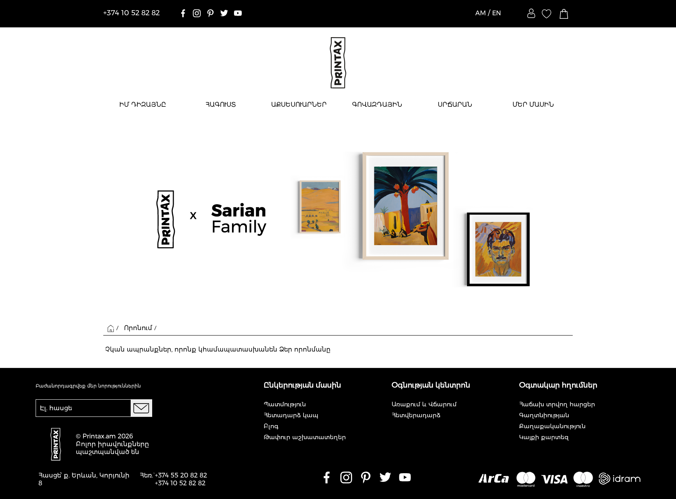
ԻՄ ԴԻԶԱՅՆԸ (142, 104)
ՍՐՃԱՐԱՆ (455, 104)
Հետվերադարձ (416, 415)
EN (496, 13)
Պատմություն (285, 404)
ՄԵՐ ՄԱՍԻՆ (533, 104)
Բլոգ (271, 426)
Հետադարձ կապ (291, 415)
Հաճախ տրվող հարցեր (557, 404)
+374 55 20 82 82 (181, 475)
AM (480, 13)
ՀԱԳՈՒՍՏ (220, 104)
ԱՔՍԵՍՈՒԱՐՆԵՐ (299, 104)
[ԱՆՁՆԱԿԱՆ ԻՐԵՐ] (531, 13)
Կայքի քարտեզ (544, 437)
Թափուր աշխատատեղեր (305, 437)
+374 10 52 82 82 (180, 483)
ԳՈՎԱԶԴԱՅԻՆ (377, 104)
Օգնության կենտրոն (431, 385)
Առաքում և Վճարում (424, 404)
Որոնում (138, 328)
